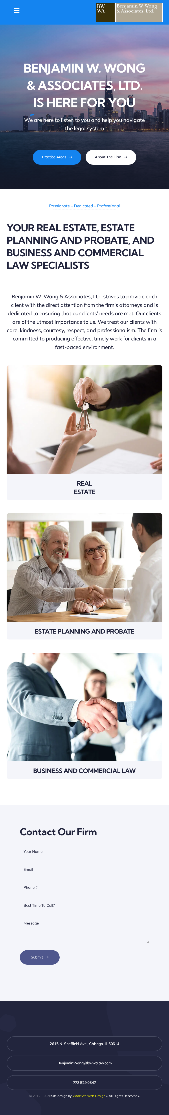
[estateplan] (84, 515)
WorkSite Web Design (89, 1096)
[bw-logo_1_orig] (129, 5)
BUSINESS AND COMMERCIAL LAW (84, 771)
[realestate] (84, 367)
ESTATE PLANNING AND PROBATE (84, 631)
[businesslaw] (84, 654)
